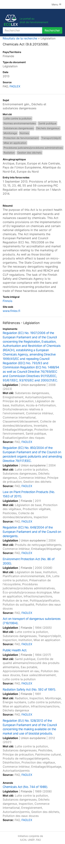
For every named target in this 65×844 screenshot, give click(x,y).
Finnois (7, 301)
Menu (55, 4)
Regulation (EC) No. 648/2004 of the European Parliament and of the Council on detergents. (32, 532)
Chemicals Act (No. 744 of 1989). (25, 787)
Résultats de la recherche (20, 38)
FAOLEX (15, 86)
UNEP (31, 839)
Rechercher (52, 30)
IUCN (23, 839)
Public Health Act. (15, 650)
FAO (38, 839)
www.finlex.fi (11, 311)
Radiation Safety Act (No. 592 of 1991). (29, 689)
